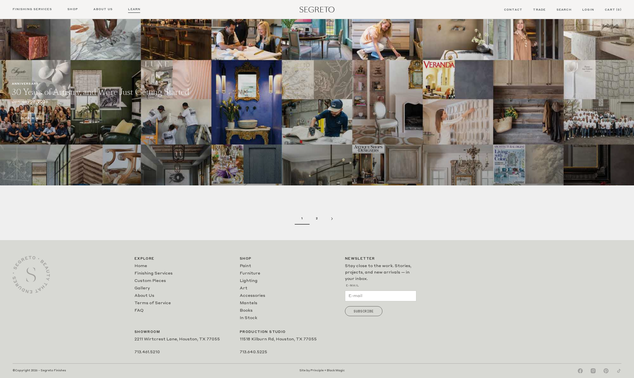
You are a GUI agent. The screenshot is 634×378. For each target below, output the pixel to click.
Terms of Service (152, 303)
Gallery (142, 288)
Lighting (249, 281)
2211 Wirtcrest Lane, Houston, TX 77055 (177, 339)
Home (140, 266)
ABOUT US (103, 9)
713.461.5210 (147, 352)
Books (246, 311)
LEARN (134, 9)
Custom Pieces (150, 281)
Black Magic (336, 370)
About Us (144, 296)
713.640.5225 (253, 352)
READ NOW (29, 118)
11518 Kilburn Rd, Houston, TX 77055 (278, 339)
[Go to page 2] (331, 218)
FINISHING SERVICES (32, 9)
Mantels (248, 303)
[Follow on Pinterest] (606, 370)
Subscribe (364, 311)
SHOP (72, 9)
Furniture (250, 274)
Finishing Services (153, 274)
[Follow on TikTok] (618, 370)
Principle (317, 370)
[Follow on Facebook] (580, 370)
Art (243, 288)
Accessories (252, 296)
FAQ (139, 311)
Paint (245, 266)
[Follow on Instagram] (593, 370)
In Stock (248, 318)
